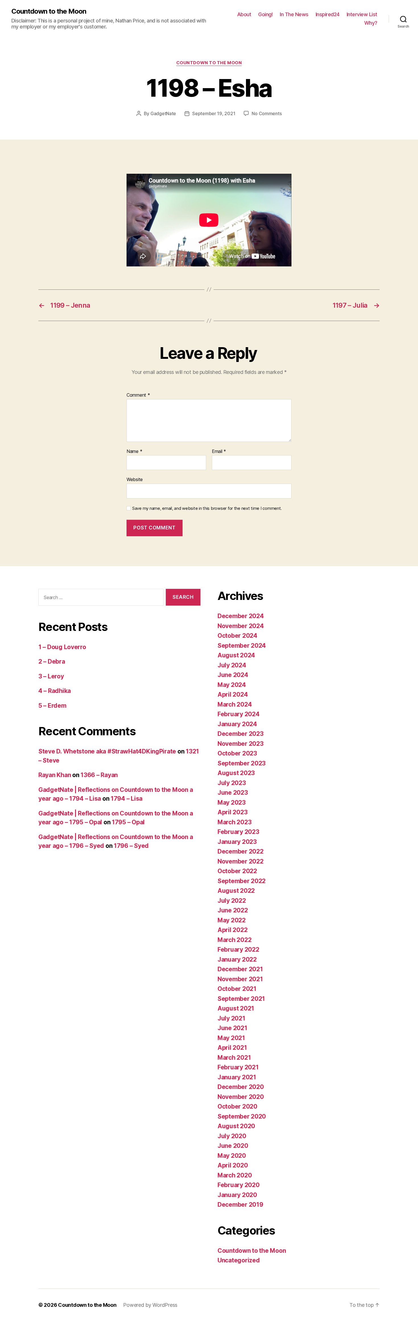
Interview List (362, 14)
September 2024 (242, 645)
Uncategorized (239, 1260)
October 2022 (237, 871)
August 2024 (236, 655)
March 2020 (235, 1175)
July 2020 (232, 1136)
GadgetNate (163, 113)
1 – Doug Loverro (62, 647)
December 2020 (241, 1086)
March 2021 (234, 1057)
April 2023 (232, 812)
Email (219, 451)
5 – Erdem (52, 705)
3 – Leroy (51, 676)
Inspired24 (328, 14)
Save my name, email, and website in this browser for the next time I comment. (207, 508)
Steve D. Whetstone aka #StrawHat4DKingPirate (107, 751)
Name (134, 451)
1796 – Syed (131, 845)
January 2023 (237, 841)
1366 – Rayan (99, 774)
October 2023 (237, 753)
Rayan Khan (54, 774)
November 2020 (241, 1096)
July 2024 (232, 665)
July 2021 (231, 1018)
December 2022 (241, 851)
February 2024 (239, 714)
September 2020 (242, 1116)
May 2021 (231, 1038)
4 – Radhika (54, 690)
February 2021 (238, 1067)
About (244, 14)
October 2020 (237, 1106)
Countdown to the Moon (48, 11)
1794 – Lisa (126, 798)
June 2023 (233, 792)
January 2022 (237, 959)
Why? (370, 23)
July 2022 (232, 900)
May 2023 (232, 802)
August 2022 (236, 890)
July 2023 (232, 782)
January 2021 (237, 1077)
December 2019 (240, 1204)
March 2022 (234, 939)
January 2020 (237, 1194)
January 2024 (237, 724)
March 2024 (235, 704)
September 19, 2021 (213, 113)
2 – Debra (51, 661)
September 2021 (241, 998)
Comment (138, 395)
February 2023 (238, 831)
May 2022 (232, 920)
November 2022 (241, 861)
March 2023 (234, 822)
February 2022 (238, 949)
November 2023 (241, 743)
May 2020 (232, 1155)
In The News (294, 14)
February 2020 (239, 1185)
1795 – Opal (128, 822)
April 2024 (233, 694)
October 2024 (237, 635)
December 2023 (241, 733)
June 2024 (233, 674)
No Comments (267, 113)
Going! (265, 14)
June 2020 (233, 1145)
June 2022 (233, 910)
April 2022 (232, 929)
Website (135, 479)
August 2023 (236, 773)
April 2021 (232, 1047)
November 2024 (241, 626)
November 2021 (240, 979)
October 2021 (237, 988)
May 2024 (232, 684)
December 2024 (241, 616)
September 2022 (242, 881)
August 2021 (236, 1008)
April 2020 (233, 1165)
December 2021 (240, 969)
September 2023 (242, 763)
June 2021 (232, 1028)
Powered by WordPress (150, 1305)
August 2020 (236, 1126)
